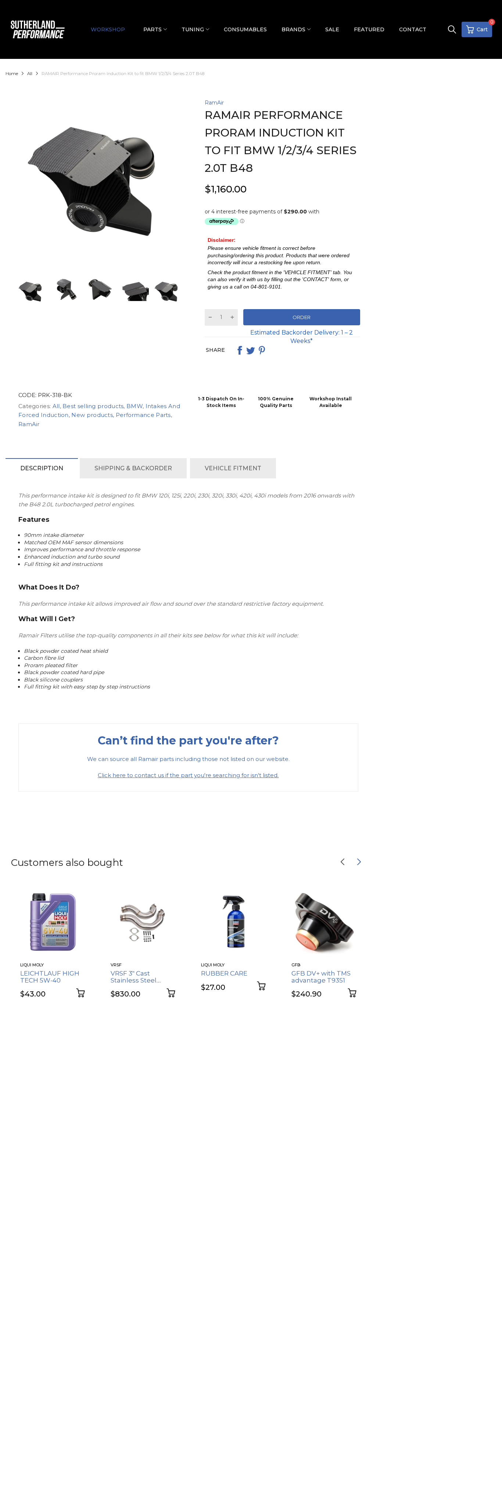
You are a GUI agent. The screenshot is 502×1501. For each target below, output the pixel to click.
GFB (296, 964)
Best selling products (92, 406)
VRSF (116, 964)
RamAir (214, 102)
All (55, 406)
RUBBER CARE (224, 973)
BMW (134, 406)
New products (91, 414)
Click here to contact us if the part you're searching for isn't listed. (188, 775)
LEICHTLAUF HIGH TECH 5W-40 (49, 977)
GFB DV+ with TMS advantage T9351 (321, 977)
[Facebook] (239, 350)
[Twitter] (250, 350)
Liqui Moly (32, 964)
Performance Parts (142, 414)
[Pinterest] (261, 350)
